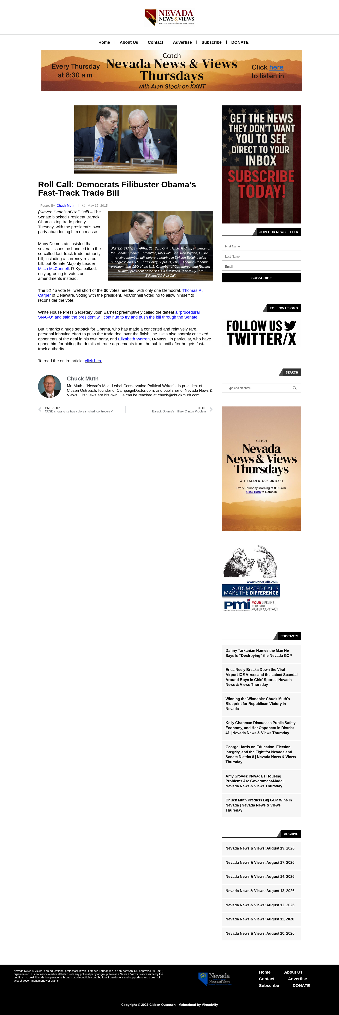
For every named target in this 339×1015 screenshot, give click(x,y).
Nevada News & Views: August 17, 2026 (260, 862)
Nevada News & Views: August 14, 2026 (260, 877)
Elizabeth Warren (134, 339)
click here (93, 361)
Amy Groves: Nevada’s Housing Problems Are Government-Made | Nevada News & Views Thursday (255, 781)
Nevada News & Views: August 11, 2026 (260, 919)
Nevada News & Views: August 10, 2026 (260, 933)
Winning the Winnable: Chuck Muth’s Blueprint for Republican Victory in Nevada (258, 704)
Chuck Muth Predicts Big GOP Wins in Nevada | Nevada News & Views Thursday (259, 805)
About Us (129, 42)
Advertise (182, 42)
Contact (155, 42)
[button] (167, 88)
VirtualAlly (210, 1004)
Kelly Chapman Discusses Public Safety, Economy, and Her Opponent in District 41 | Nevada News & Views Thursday (261, 728)
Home (104, 42)
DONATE (240, 42)
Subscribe (212, 42)
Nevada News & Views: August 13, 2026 (260, 891)
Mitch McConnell (53, 268)
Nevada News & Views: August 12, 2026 (260, 905)
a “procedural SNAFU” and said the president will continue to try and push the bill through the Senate (119, 315)
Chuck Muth (66, 205)
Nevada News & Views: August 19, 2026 (260, 848)
